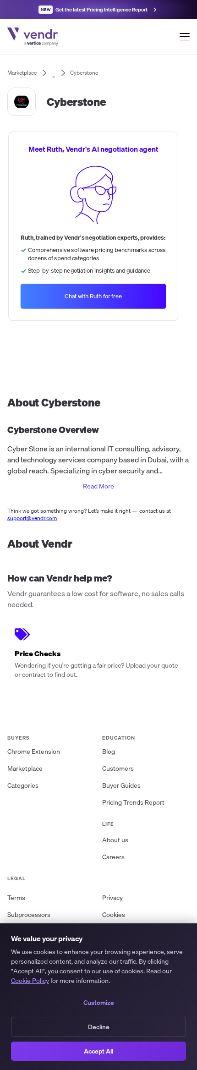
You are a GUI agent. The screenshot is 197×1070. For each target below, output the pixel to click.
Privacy (112, 898)
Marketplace (25, 768)
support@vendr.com (32, 518)
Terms (16, 898)
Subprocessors (28, 915)
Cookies (113, 915)
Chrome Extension (33, 751)
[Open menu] (185, 36)
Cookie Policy (30, 981)
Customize (98, 1003)
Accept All (98, 1051)
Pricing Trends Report (133, 802)
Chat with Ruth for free (93, 296)
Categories (22, 785)
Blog (108, 751)
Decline (98, 1027)
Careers (113, 857)
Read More (98, 486)
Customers (118, 768)
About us (115, 840)
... (53, 73)
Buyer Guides (121, 785)
